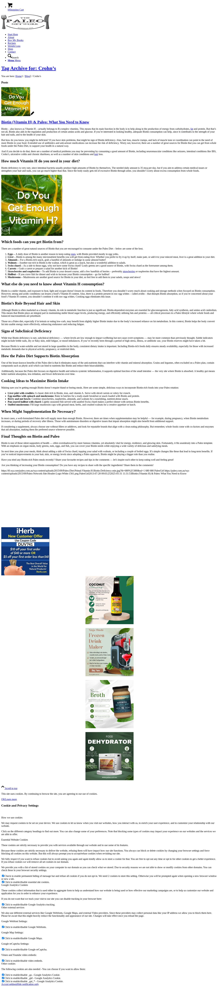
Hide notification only (28, 984)
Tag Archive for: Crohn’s (28, 68)
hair (96, 154)
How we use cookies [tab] (11, 817)
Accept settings (9, 984)
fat (191, 128)
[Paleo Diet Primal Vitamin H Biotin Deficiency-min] (17, 115)
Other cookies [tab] (8, 963)
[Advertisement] (97, 499)
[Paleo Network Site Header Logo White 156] (25, 29)
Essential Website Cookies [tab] (14, 839)
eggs (73, 254)
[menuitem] (113, 34)
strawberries (129, 271)
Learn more (11, 799)
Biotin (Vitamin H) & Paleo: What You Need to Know (45, 122)
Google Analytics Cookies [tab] (14, 885)
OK (3, 799)
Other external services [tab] (12, 907)
